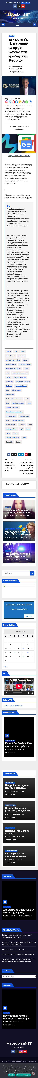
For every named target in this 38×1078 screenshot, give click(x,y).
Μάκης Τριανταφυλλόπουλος (14, 412)
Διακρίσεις (4, 1012)
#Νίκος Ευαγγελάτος (16, 72)
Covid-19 (8, 351)
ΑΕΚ (16, 351)
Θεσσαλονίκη (10, 394)
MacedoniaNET (19, 14)
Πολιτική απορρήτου (23, 1075)
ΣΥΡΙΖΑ (15, 433)
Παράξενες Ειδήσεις (11, 850)
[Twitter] (10, 101)
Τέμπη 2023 (9, 442)
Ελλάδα (8, 377)
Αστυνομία (21, 356)
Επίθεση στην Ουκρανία (23, 381)
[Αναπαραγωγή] (6, 693)
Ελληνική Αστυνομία (20, 377)
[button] (31, 24)
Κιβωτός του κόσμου (18, 403)
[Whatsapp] (26, 101)
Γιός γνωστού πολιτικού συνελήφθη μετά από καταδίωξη (17, 556)
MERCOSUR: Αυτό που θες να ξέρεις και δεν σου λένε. (18, 534)
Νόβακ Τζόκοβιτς (10, 424)
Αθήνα (22, 351)
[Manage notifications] (33, 1073)
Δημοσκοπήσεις (8, 740)
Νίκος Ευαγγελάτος (18, 420)
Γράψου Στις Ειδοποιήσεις (13, 706)
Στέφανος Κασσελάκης (12, 437)
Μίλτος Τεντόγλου (11, 416)
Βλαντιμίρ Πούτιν (11, 364)
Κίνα (7, 403)
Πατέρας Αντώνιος (11, 429)
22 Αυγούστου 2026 (12, 749)
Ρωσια (8, 433)
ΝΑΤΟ (7, 420)
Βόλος (26, 368)
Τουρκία (18, 442)
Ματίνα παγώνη (24, 416)
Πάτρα (30, 424)
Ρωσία (28, 429)
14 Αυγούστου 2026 (14, 837)
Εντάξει (11, 1075)
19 (15, 652)
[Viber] (23, 101)
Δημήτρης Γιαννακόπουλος (20, 373)
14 (23, 648)
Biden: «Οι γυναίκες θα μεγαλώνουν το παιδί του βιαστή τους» (10, 465)
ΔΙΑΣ (7, 373)
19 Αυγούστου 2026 (14, 814)
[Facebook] (30, 101)
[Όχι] (35, 1071)
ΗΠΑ (7, 390)
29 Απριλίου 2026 (13, 859)
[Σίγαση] (28, 693)
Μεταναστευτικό (10, 805)
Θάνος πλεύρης (16, 390)
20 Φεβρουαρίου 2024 (11, 1021)
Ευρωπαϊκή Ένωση (21, 386)
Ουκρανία (21, 424)
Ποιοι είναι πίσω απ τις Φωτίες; (17, 832)
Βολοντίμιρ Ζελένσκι (25, 364)
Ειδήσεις (11, 35)
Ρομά (21, 429)
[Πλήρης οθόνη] (32, 693)
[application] (19, 686)
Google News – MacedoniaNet (19, 156)
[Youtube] (13, 101)
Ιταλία (27, 399)
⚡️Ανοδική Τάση (9, 529)
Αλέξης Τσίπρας (10, 356)
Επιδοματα (9, 386)
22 (28, 652)
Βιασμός (25, 360)
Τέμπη (24, 437)
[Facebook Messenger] (16, 101)
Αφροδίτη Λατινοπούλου (13, 360)
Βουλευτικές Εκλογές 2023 (13, 368)
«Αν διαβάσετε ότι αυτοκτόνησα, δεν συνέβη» (14, 856)
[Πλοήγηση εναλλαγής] (17, 24)
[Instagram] (6, 101)
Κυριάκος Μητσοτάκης (12, 407)
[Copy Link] (20, 101)
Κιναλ (29, 403)
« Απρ (6, 667)
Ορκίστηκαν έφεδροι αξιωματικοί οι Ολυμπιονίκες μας (16, 1018)
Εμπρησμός (9, 381)
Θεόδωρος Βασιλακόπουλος (14, 399)
